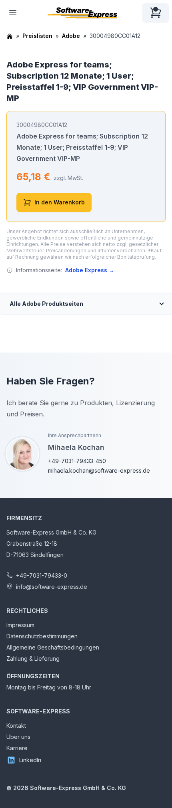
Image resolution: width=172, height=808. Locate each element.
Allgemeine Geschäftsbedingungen (52, 647)
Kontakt (16, 725)
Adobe (71, 35)
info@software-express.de (51, 586)
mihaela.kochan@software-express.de (99, 470)
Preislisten (37, 35)
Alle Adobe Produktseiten (46, 303)
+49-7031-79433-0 (41, 575)
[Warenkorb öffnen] (155, 12)
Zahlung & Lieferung (33, 658)
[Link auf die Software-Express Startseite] (82, 12)
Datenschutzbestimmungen (42, 636)
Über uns (18, 736)
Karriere (17, 748)
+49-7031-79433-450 (77, 460)
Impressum (20, 625)
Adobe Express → (89, 270)
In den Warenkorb (59, 202)
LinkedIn (30, 760)
